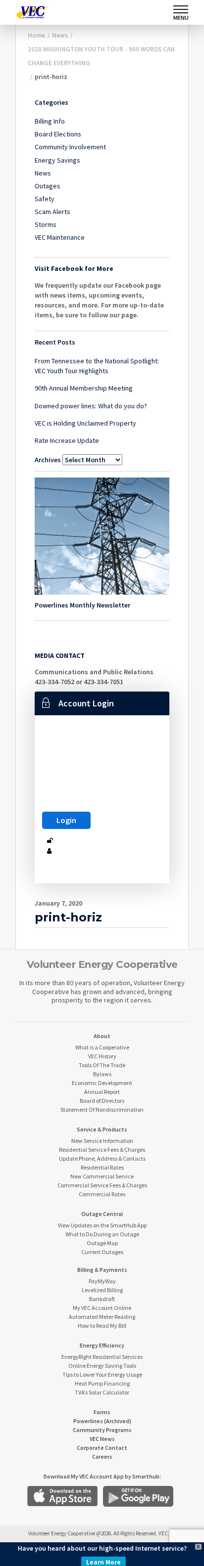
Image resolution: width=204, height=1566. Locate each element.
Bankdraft (102, 1299)
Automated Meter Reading (102, 1316)
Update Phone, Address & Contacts (102, 1158)
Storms (45, 224)
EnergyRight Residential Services (102, 1356)
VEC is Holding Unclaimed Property (85, 423)
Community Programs (102, 1430)
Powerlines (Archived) (102, 1421)
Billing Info (50, 121)
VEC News (102, 1438)
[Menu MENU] (180, 9)
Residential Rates (102, 1167)
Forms (102, 1412)
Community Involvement (70, 146)
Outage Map (102, 1243)
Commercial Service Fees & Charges (102, 1185)
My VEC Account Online (102, 1307)
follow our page (112, 314)
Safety (44, 198)
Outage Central (102, 1214)
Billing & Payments (102, 1269)
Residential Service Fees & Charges (102, 1149)
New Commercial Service (102, 1176)
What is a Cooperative (102, 1047)
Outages (47, 185)
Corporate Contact (102, 1447)
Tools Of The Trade (102, 1065)
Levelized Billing (102, 1290)
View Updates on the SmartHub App (102, 1225)
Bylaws (102, 1074)
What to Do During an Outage (102, 1234)
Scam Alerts (52, 211)
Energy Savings (57, 160)
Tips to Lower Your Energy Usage (102, 1374)
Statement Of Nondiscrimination (102, 1109)
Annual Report (102, 1091)
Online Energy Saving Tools (102, 1365)
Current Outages (102, 1252)
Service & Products (102, 1129)
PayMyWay (102, 1281)
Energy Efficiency (102, 1345)
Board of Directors (102, 1100)
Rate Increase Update (67, 440)
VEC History (102, 1056)
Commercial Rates (102, 1194)
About (102, 1036)
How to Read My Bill (102, 1325)
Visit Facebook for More (74, 268)
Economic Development (102, 1083)
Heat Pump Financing (102, 1383)
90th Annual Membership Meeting (84, 388)
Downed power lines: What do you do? (91, 405)
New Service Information (102, 1140)
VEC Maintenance (60, 237)
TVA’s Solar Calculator (102, 1392)
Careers (102, 1456)
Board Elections (58, 134)
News (43, 173)
